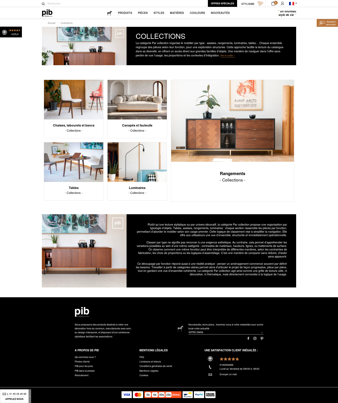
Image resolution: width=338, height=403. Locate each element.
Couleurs (197, 13)
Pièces (143, 13)
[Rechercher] (43, 4)
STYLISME (247, 4)
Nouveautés (220, 13)
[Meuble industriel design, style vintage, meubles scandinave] (50, 13)
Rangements (232, 176)
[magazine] (109, 13)
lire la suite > (227, 55)
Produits (125, 13)
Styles (159, 13)
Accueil (52, 22)
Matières (177, 13)
